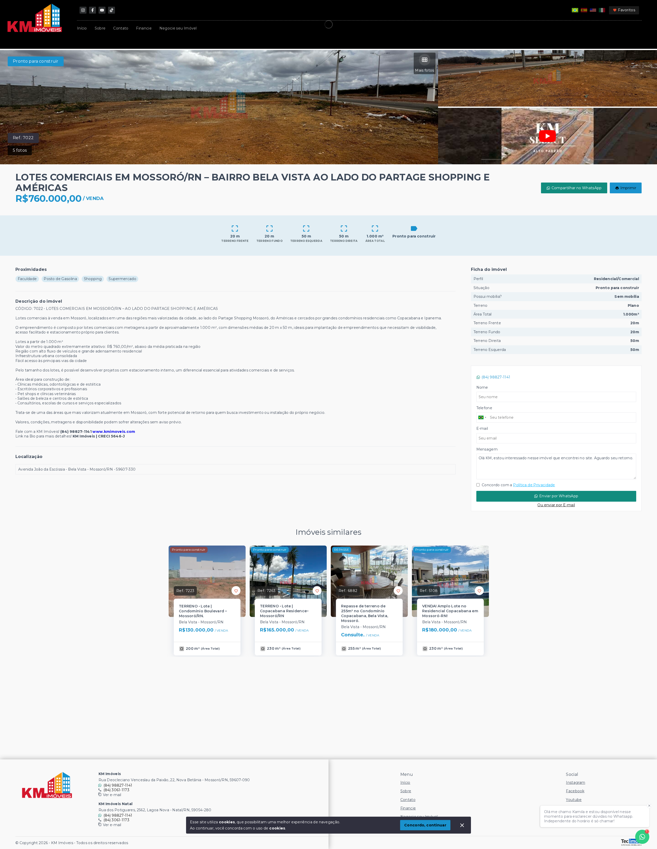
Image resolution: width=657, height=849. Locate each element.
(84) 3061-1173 (116, 790)
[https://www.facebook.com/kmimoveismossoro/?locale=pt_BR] (92, 10)
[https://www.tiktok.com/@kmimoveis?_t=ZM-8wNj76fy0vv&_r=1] (111, 10)
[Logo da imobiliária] (47, 785)
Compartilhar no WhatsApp (577, 188)
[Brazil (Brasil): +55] (482, 417)
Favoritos (626, 10)
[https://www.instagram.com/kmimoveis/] (83, 10)
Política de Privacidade (534, 485)
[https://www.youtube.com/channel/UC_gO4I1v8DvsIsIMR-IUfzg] (102, 10)
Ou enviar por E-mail (556, 505)
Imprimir (628, 188)
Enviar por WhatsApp (558, 496)
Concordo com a (518, 485)
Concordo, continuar (425, 825)
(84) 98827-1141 (495, 377)
